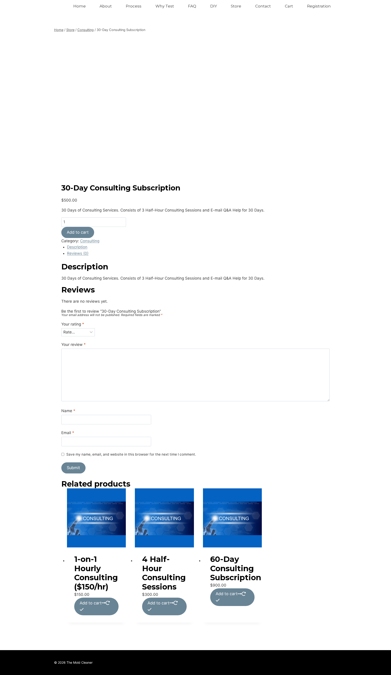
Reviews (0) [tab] (77, 253)
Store (236, 6)
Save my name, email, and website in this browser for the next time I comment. (131, 454)
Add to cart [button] (91, 603)
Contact (263, 6)
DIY (213, 6)
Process (133, 6)
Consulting (89, 241)
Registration (319, 6)
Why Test (164, 6)
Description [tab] (77, 247)
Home (79, 6)
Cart (289, 6)
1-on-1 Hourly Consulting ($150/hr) (96, 573)
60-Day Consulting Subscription (235, 568)
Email (67, 432)
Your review (73, 344)
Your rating (72, 324)
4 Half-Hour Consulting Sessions (164, 573)
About (106, 6)
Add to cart (78, 232)
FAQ (192, 6)
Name (68, 411)
